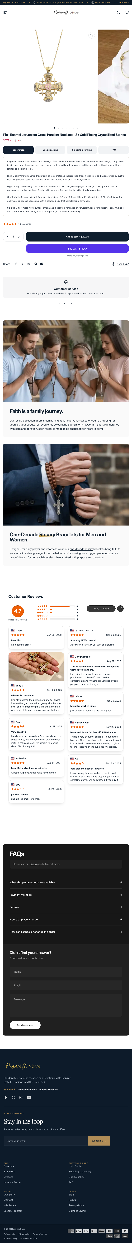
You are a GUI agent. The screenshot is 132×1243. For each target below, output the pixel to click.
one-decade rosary (81, 549)
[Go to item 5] (70, 128)
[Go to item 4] (66, 128)
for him (108, 553)
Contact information (28, 1238)
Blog (71, 1194)
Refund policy (10, 1234)
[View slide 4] (72, 304)
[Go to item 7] (78, 128)
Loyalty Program (13, 1210)
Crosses (8, 1176)
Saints (72, 1199)
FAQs (33, 864)
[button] (120, 608)
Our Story (9, 1194)
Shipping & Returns (82, 150)
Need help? (123, 264)
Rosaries (9, 1166)
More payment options (77, 256)
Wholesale (10, 1205)
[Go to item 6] (74, 128)
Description (18, 150)
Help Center (76, 1166)
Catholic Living (77, 1210)
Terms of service (40, 1234)
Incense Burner (13, 1182)
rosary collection (25, 420)
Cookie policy (76, 1176)
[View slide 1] (60, 304)
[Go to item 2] (58, 128)
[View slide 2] (64, 304)
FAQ (114, 150)
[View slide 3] (68, 304)
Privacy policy (24, 1234)
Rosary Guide (76, 1205)
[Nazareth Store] (23, 1066)
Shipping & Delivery (80, 1171)
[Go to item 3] (62, 128)
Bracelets (9, 1171)
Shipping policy (10, 1238)
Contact (8, 1199)
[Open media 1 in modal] (91, 35)
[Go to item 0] (54, 128)
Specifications (50, 150)
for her (32, 557)
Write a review (101, 608)
